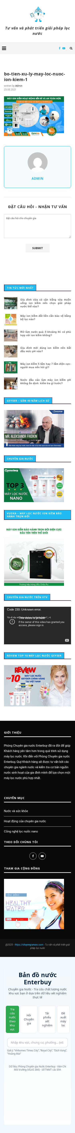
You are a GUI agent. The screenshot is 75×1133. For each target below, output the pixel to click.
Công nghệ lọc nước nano (21, 831)
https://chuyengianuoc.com (29, 944)
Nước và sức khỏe (16, 811)
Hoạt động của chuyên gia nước (25, 821)
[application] (37, 625)
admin (18, 85)
